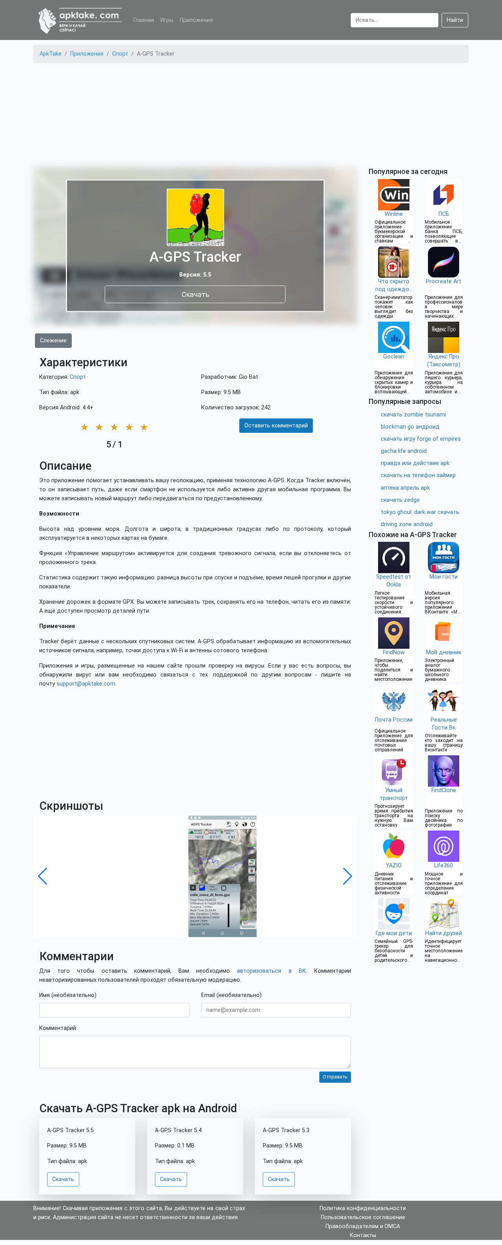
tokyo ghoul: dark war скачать (420, 512)
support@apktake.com (85, 683)
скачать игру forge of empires (421, 439)
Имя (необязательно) (67, 995)
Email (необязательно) (231, 995)
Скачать (195, 294)
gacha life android (404, 451)
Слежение (53, 340)
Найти (455, 20)
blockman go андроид (410, 426)
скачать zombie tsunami (413, 414)
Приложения (196, 20)
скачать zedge (400, 500)
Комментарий (57, 1028)
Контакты (363, 1235)
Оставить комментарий (276, 425)
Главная (143, 20)
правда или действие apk (415, 463)
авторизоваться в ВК (271, 971)
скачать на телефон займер (418, 475)
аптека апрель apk (405, 488)
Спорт (78, 377)
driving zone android (407, 524)
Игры (166, 20)
